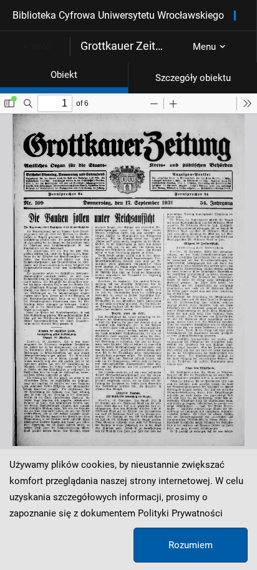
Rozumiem (190, 545)
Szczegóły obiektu (193, 77)
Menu (204, 46)
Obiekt (64, 74)
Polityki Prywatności (180, 513)
